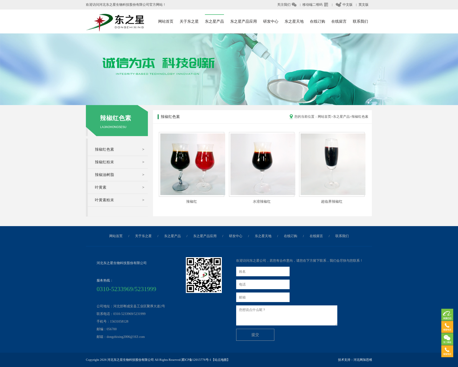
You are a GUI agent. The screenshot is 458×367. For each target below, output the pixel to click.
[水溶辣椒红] (262, 194)
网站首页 (324, 116)
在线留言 (316, 236)
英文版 (364, 4)
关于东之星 (143, 236)
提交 (255, 335)
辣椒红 (191, 201)
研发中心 (235, 236)
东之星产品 (341, 116)
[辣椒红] (192, 194)
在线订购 (290, 236)
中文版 (344, 4)
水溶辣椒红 (262, 201)
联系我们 (342, 236)
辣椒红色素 (360, 116)
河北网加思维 (363, 360)
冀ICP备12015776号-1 (196, 360)
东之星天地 (263, 236)
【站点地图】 (220, 360)
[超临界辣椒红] (333, 194)
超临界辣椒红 (332, 201)
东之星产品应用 (205, 236)
